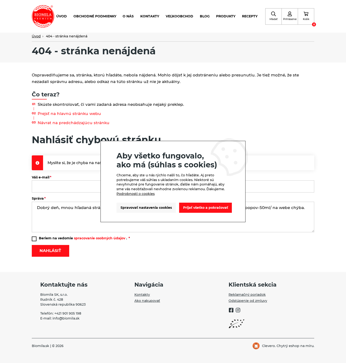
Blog (205, 16)
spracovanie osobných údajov (99, 238)
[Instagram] (238, 311)
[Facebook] (231, 311)
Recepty (249, 16)
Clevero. (269, 346)
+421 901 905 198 (67, 313)
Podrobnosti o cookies (136, 194)
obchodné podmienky (94, 16)
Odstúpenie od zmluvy (248, 301)
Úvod (61, 16)
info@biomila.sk (66, 318)
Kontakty (149, 16)
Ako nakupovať (147, 301)
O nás (128, 16)
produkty (225, 16)
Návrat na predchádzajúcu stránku (73, 122)
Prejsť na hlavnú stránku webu (69, 113)
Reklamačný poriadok (247, 294)
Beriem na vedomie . (83, 238)
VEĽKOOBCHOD (179, 16)
